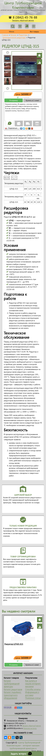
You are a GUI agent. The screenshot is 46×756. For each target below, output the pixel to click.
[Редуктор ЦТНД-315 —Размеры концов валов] (14, 177)
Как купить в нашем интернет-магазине (33, 683)
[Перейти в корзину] (20, 26)
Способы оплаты (33, 689)
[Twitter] (24, 128)
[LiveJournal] (20, 737)
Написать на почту (30, 728)
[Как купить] (9, 123)
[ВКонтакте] (21, 128)
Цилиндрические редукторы (14, 37)
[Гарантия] (37, 123)
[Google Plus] (32, 128)
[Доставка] (27, 123)
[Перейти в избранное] (27, 26)
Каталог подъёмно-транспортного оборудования (12, 695)
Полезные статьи (33, 698)
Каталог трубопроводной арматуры (11, 683)
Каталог (13, 35)
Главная (5, 35)
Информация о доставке (32, 693)
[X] (17, 737)
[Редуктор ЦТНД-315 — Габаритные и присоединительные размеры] (7, 177)
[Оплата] (19, 123)
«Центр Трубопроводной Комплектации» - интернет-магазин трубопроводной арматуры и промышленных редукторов (22, 746)
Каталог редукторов (13, 689)
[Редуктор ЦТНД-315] (23, 628)
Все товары (34, 31)
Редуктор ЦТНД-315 (13, 644)
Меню (11, 31)
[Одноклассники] (26, 128)
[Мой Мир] (29, 128)
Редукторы (23, 35)
